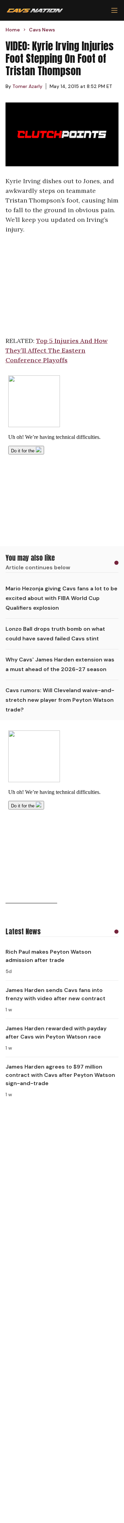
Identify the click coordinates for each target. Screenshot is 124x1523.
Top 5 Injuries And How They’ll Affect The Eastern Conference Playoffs (56, 350)
